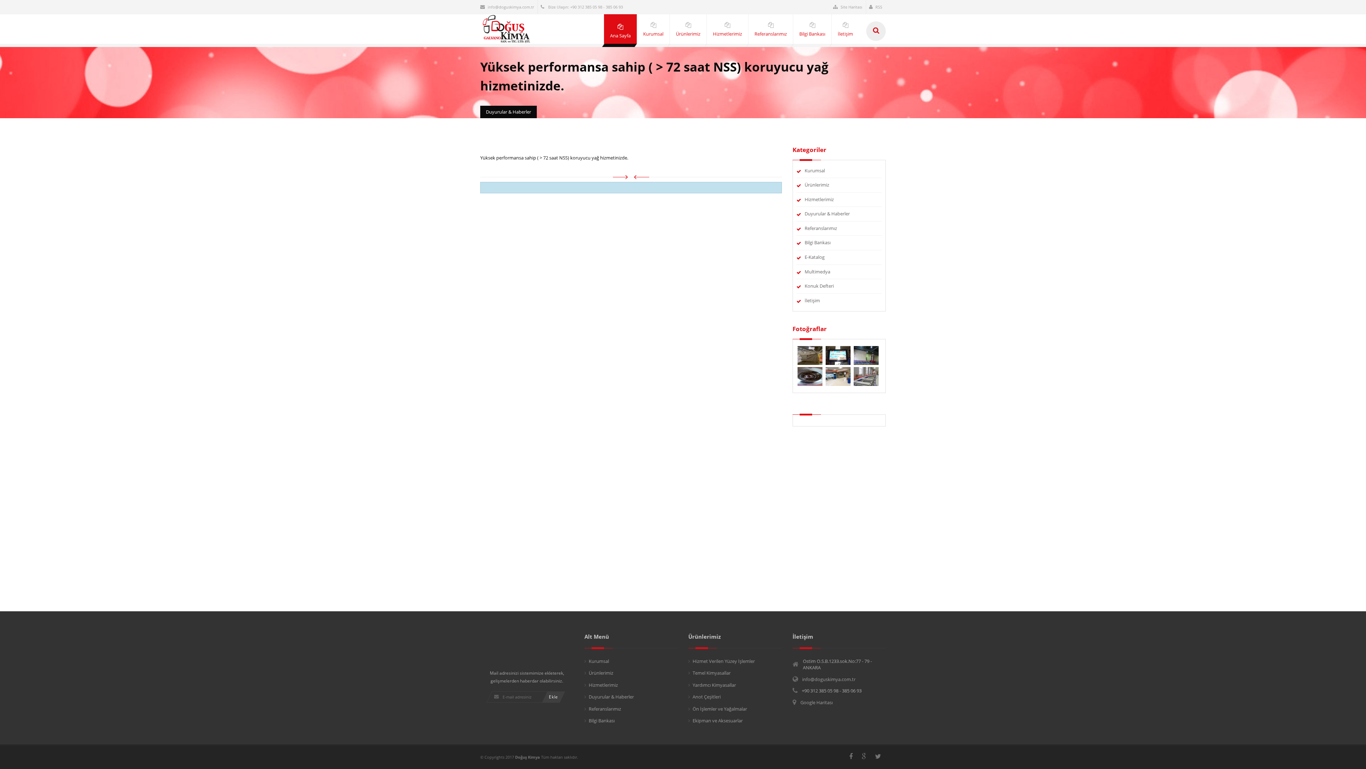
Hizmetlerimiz (819, 199)
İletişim (812, 300)
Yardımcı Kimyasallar (714, 685)
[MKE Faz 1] (839, 355)
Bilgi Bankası (818, 242)
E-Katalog (815, 257)
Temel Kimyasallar (712, 673)
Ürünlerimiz (817, 185)
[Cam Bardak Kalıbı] (810, 376)
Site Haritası (851, 7)
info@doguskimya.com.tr (511, 7)
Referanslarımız (821, 228)
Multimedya (817, 271)
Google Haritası (816, 702)
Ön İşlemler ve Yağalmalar (720, 709)
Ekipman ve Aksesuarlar (718, 720)
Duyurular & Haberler (827, 213)
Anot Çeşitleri (707, 697)
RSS (878, 7)
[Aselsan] (810, 355)
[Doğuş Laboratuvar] (839, 376)
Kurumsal (815, 170)
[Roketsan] (866, 355)
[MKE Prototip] (866, 376)
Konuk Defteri (819, 286)
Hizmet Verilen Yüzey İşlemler (724, 661)
